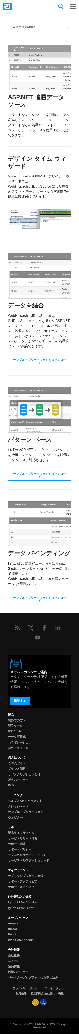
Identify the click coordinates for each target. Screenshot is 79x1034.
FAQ (11, 785)
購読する (20, 700)
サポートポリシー (20, 849)
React (12, 934)
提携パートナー (18, 972)
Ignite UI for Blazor (21, 908)
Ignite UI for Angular (22, 902)
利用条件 (21, 993)
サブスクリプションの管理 (25, 876)
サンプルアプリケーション (25, 812)
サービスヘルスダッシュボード (28, 860)
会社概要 (14, 955)
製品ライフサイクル (21, 832)
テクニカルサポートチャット (27, 855)
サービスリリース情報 (22, 838)
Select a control (24, 27)
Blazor (12, 928)
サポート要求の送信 (21, 887)
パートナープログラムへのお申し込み (33, 977)
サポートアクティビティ (24, 881)
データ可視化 (17, 736)
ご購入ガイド (17, 763)
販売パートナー (18, 780)
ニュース (14, 960)
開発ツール (15, 725)
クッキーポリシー (55, 988)
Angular (13, 923)
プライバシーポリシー (26, 988)
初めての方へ (17, 720)
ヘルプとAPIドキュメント (25, 800)
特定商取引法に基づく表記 (47, 993)
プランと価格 (17, 768)
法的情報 (14, 966)
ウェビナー (15, 817)
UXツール (14, 731)
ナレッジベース (18, 806)
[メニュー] (73, 6)
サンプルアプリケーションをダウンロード (39, 361)
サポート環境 (17, 844)
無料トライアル (18, 748)
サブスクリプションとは (24, 774)
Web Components (21, 940)
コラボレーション (20, 742)
